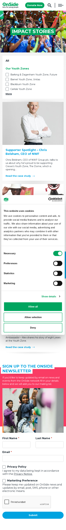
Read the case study (18, 175)
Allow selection (33, 317)
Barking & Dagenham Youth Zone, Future (33, 74)
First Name (9, 438)
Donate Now (34, 5)
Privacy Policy (16, 466)
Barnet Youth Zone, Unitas (25, 79)
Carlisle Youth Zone (21, 89)
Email (6, 452)
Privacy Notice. (23, 473)
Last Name (43, 438)
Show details (48, 296)
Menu (61, 5)
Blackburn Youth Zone (22, 84)
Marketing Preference (22, 480)
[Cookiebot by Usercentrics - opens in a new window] (48, 199)
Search (50, 5)
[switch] (57, 263)
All (7, 60)
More (9, 93)
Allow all (33, 306)
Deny (33, 327)
